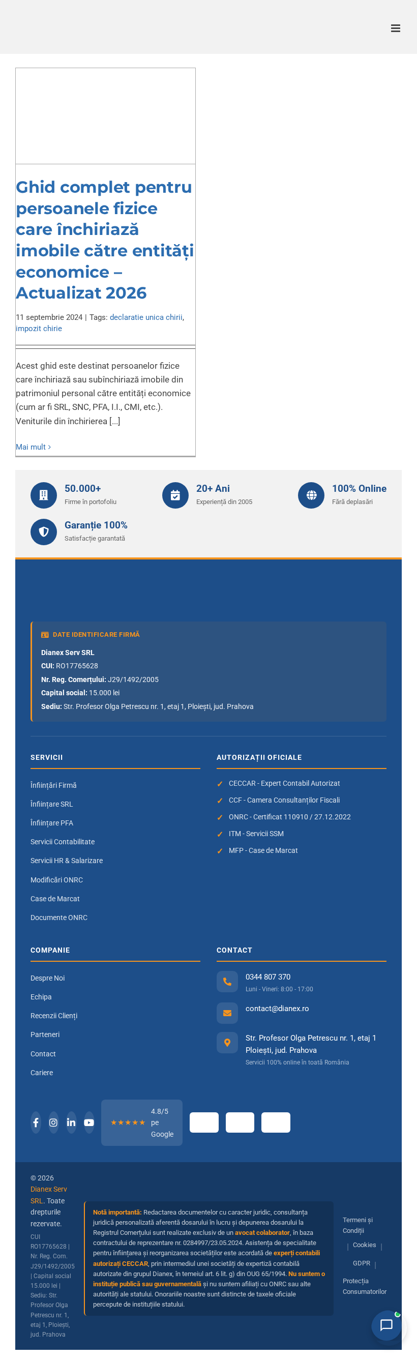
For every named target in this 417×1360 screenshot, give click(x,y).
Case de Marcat (55, 899)
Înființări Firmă (54, 785)
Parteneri (45, 1034)
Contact (43, 1054)
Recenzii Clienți (54, 1016)
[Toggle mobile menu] (396, 28)
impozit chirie (39, 328)
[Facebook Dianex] (36, 1122)
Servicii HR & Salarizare (67, 860)
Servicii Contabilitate (63, 842)
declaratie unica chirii (146, 317)
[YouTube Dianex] (89, 1122)
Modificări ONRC (57, 880)
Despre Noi (48, 978)
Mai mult (31, 447)
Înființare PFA (52, 823)
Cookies (364, 1245)
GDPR (361, 1263)
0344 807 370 (268, 977)
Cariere (42, 1073)
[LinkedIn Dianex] (71, 1122)
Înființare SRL (52, 804)
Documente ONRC (59, 917)
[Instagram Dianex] (53, 1122)
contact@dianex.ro (277, 1008)
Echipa (41, 997)
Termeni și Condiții (358, 1225)
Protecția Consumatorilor (364, 1286)
